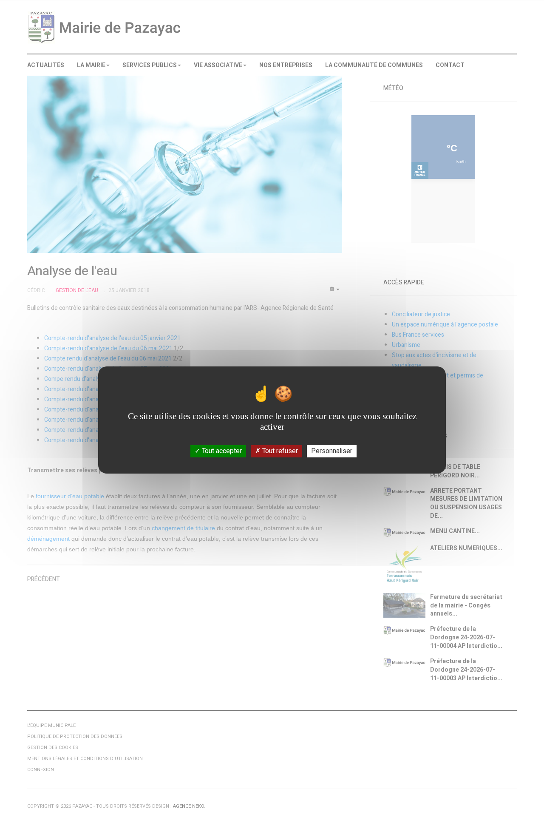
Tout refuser (279, 451)
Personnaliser (331, 451)
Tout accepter (221, 451)
